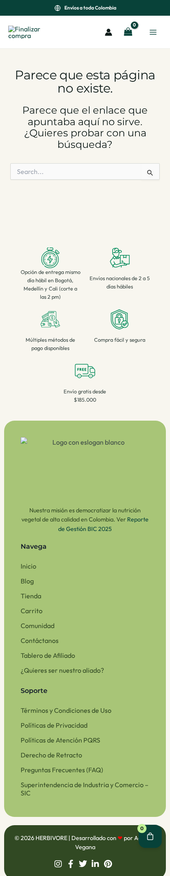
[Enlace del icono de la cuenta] (108, 32)
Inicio (28, 566)
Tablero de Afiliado (48, 655)
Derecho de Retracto (51, 755)
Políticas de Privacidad (54, 725)
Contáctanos (40, 640)
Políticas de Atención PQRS (60, 740)
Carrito (31, 611)
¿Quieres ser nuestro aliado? (62, 670)
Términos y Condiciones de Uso (66, 710)
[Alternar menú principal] (153, 31)
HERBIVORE (51, 838)
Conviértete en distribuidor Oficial (90, 8)
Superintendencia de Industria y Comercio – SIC (85, 789)
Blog (27, 581)
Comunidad (37, 625)
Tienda (31, 596)
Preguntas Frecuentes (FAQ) (62, 770)
